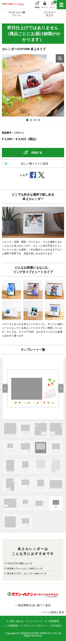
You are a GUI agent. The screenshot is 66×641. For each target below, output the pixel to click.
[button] (6, 388)
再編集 (37, 7)
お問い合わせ (16, 621)
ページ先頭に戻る (53, 612)
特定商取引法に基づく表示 (34, 605)
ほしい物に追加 (34, 163)
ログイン (44, 7)
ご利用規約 (12, 625)
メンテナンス (35, 621)
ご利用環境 (53, 621)
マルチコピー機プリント (16, 14)
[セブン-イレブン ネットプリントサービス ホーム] (11, 6)
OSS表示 (57, 625)
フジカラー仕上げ (50, 14)
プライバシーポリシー (35, 625)
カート (52, 4)
